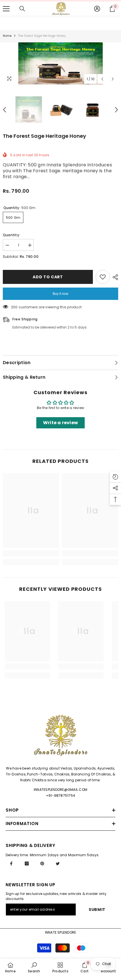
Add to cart (48, 277)
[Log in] (97, 8)
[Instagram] (26, 863)
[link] (31, 553)
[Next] (113, 79)
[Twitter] (57, 863)
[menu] (6, 8)
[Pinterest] (42, 863)
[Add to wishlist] (103, 277)
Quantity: (11, 235)
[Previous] (102, 79)
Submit (97, 909)
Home (7, 36)
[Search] (22, 8)
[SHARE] (114, 277)
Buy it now (60, 294)
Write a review (60, 422)
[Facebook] (11, 863)
